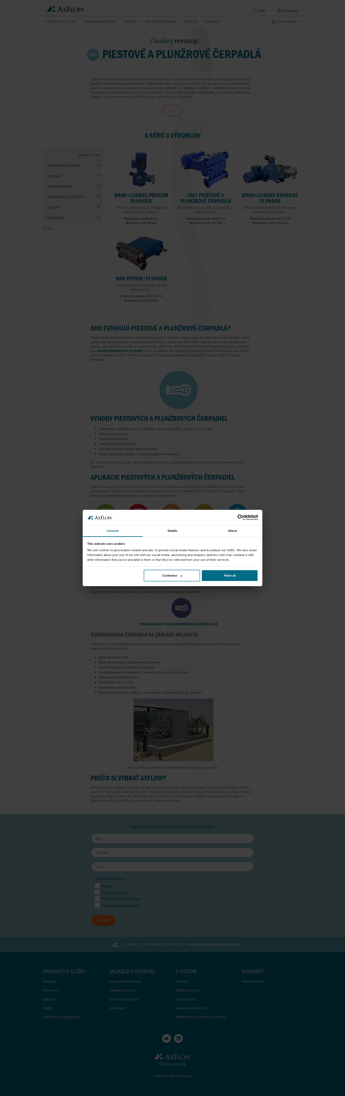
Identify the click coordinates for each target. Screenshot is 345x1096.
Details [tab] (172, 530)
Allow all (230, 575)
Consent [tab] (113, 530)
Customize (169, 575)
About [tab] (232, 530)
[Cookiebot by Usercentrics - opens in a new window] (240, 517)
